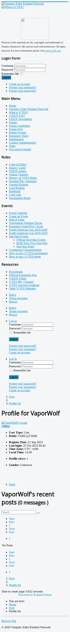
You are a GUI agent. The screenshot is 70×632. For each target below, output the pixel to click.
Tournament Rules (20, 198)
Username (7, 65)
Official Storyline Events (31, 239)
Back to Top (8, 620)
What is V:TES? (18, 112)
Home (12, 105)
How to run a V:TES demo (25, 256)
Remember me (22, 332)
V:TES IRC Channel (21, 281)
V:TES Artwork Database (24, 285)
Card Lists (15, 194)
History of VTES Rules (23, 177)
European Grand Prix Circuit (26, 226)
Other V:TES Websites (22, 288)
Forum (13, 122)
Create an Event (18, 216)
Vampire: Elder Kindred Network (28, 109)
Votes (12, 146)
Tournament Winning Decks (25, 223)
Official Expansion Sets (23, 275)
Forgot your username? (22, 87)
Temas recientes (18, 298)
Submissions (16, 139)
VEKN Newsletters (20, 119)
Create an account (19, 84)
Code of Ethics (18, 164)
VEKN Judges (17, 171)
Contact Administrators (22, 142)
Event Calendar (18, 213)
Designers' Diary (19, 135)
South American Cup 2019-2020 (28, 233)
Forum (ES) (16, 129)
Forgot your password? (22, 90)
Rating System (17, 132)
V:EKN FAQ (17, 115)
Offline (5, 426)
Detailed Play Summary (23, 181)
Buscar (13, 301)
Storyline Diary (25, 246)
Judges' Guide (17, 167)
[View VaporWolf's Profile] (14, 422)
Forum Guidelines (19, 125)
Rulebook (15, 191)
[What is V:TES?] (12, 7)
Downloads (16, 271)
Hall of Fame (16, 219)
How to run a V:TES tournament (28, 253)
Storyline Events (18, 236)
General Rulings (18, 184)
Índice (12, 294)
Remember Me (10, 73)
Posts (12, 484)
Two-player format (20, 149)
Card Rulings (17, 188)
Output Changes (18, 174)
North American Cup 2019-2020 (28, 229)
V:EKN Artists (17, 278)
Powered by (26, 594)
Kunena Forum (43, 594)
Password (7, 69)
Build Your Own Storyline (31, 243)
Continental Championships (25, 249)
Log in (6, 77)
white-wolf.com (53, 50)
